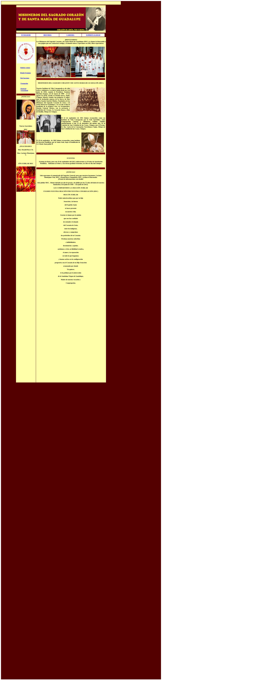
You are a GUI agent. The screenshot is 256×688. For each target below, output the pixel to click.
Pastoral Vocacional (24, 89)
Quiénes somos (25, 68)
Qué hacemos (24, 78)
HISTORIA (48, 35)
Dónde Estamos (25, 73)
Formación (24, 83)
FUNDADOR (26, 35)
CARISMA (70, 35)
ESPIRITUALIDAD (93, 35)
